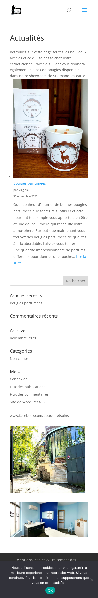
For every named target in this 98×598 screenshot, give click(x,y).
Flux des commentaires (29, 394)
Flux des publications (27, 386)
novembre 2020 (23, 338)
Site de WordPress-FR (28, 402)
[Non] (91, 579)
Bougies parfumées (29, 183)
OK (50, 590)
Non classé (19, 358)
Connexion (19, 379)
